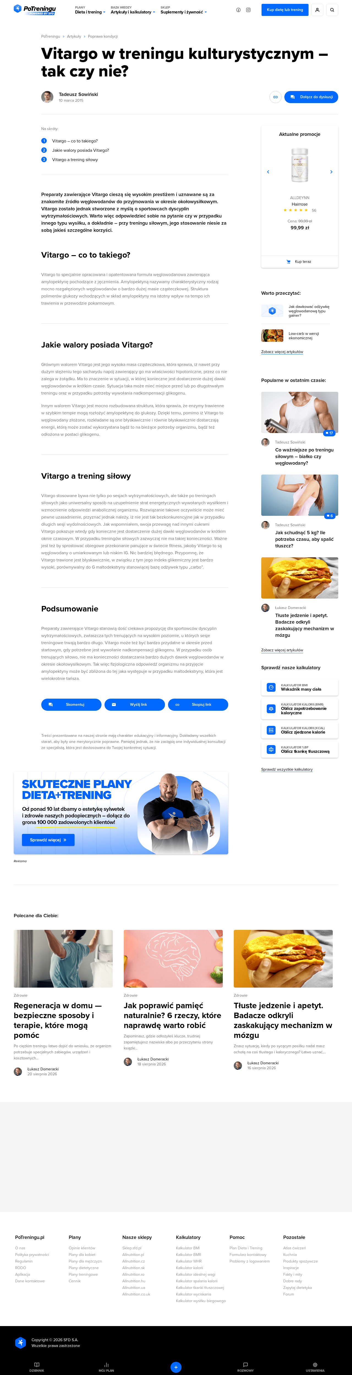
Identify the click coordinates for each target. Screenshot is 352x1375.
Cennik (75, 1281)
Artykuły (74, 36)
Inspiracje (291, 1268)
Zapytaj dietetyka (297, 1287)
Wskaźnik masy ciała (301, 687)
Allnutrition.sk (133, 1268)
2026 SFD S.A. (65, 1340)
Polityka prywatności (32, 1254)
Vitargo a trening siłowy (75, 159)
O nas (20, 1248)
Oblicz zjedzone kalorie (303, 730)
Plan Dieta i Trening (246, 1248)
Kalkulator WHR (189, 1261)
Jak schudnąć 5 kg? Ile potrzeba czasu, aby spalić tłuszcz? (304, 539)
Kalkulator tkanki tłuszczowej (200, 1287)
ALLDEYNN (299, 197)
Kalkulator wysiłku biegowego (201, 1301)
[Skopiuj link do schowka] (276, 97)
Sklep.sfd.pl (131, 1248)
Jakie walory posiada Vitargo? (80, 150)
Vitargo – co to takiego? (75, 141)
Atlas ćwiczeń (294, 1248)
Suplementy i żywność (182, 10)
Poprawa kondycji (103, 36)
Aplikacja (22, 1274)
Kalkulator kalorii (189, 1268)
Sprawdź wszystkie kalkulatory (287, 769)
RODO (20, 1268)
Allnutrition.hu (133, 1281)
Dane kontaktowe (30, 1281)
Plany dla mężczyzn (85, 1261)
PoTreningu (50, 36)
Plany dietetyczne (84, 1268)
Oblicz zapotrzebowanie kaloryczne (304, 709)
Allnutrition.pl (133, 1254)
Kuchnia (290, 1254)
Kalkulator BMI (188, 1248)
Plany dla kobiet (82, 1254)
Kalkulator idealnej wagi (195, 1274)
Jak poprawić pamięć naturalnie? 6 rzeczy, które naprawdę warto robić (172, 1015)
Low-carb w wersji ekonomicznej (304, 336)
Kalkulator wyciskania (193, 1294)
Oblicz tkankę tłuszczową (305, 749)
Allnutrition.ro (133, 1274)
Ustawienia (315, 1371)
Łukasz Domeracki (43, 1069)
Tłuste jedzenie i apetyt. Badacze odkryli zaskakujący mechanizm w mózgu (283, 1020)
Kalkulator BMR (188, 1254)
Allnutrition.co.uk (136, 1294)
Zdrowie (21, 995)
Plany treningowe (83, 1274)
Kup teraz (303, 261)
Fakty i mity (292, 1274)
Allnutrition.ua (133, 1287)
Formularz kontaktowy (248, 1254)
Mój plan (106, 1371)
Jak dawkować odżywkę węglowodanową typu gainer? (309, 311)
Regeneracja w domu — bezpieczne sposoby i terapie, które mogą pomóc (58, 1020)
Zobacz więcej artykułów (282, 351)
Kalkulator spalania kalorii (197, 1281)
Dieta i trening (88, 10)
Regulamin (24, 1261)
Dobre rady (292, 1281)
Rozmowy (245, 1371)
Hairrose (300, 204)
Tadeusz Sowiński (78, 94)
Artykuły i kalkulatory (131, 10)
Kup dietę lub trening (285, 9)
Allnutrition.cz (133, 1261)
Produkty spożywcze (300, 1261)
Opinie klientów (82, 1248)
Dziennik (36, 1371)
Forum (288, 1294)
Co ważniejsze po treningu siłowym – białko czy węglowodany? (304, 456)
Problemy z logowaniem (250, 1261)
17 (331, 433)
